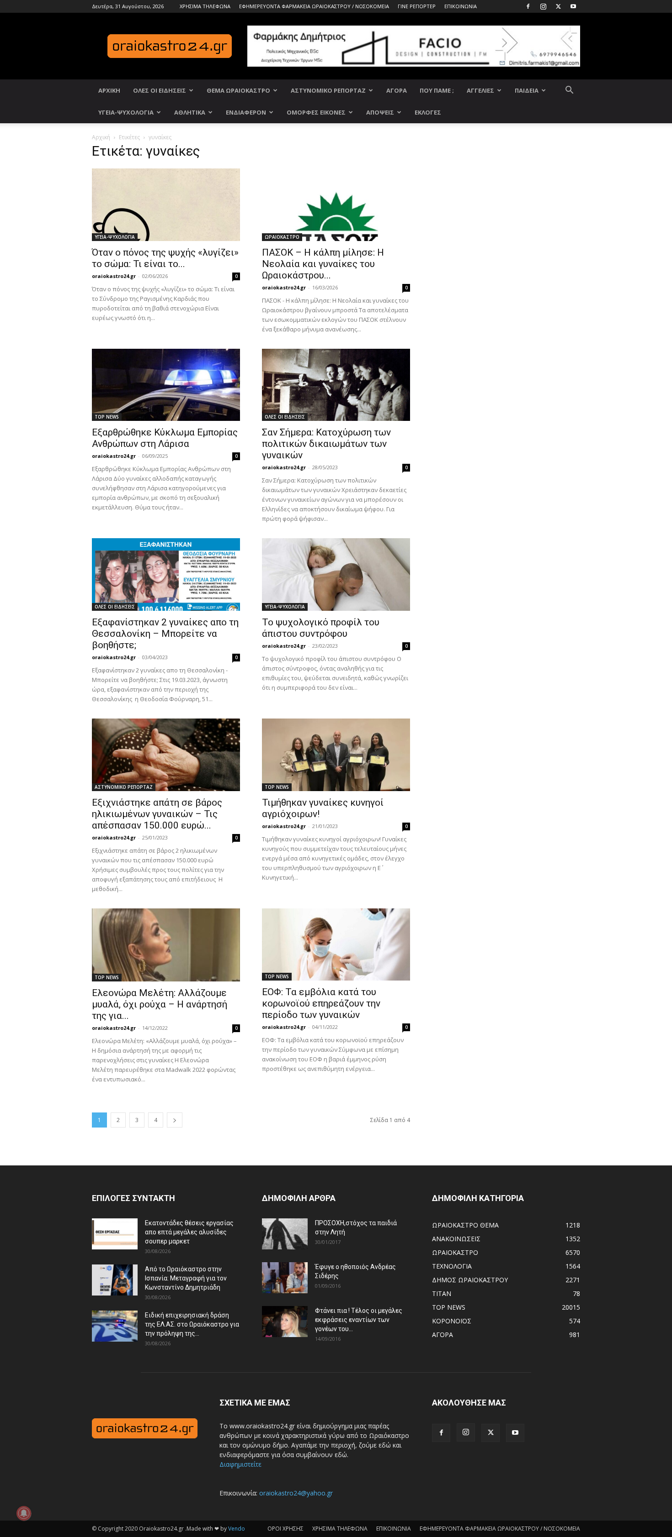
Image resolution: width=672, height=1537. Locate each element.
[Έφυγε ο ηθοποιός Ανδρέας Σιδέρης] (285, 1278)
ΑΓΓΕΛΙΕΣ (480, 90)
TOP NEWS (107, 417)
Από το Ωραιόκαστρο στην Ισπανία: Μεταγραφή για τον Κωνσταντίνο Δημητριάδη (186, 1278)
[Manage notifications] (23, 1513)
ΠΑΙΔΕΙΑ (527, 90)
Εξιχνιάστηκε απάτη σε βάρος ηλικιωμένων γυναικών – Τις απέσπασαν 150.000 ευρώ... (157, 814)
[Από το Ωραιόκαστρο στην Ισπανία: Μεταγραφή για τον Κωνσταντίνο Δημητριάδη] (115, 1280)
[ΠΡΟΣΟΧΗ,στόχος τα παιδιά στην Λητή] (285, 1234)
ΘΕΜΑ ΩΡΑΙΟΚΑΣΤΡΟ (238, 90)
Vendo (236, 1528)
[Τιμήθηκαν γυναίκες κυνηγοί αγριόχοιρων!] (336, 755)
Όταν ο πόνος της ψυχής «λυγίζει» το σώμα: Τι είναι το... (165, 258)
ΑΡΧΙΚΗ (109, 90)
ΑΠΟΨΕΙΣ (380, 112)
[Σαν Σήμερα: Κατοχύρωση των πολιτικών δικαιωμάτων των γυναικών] (336, 385)
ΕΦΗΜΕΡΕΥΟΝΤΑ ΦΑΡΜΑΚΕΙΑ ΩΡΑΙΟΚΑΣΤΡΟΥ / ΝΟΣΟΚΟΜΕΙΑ (314, 6)
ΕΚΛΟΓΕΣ (428, 112)
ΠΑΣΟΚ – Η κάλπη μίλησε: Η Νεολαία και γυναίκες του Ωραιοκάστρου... (323, 264)
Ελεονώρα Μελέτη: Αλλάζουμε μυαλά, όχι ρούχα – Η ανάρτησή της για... (159, 1004)
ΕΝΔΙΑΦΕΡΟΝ (246, 112)
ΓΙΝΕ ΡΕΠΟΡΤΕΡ (417, 6)
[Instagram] (543, 6)
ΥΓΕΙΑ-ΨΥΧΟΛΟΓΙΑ (126, 112)
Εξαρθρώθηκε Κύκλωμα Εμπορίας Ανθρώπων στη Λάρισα (165, 438)
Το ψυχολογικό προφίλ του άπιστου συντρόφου (320, 628)
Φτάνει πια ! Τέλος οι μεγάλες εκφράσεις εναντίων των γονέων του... (358, 1319)
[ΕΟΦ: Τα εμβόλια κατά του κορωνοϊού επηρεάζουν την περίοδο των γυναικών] (336, 944)
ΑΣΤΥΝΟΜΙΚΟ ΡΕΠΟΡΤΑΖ (328, 90)
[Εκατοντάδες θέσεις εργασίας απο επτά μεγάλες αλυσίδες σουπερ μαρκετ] (115, 1234)
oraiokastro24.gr (114, 276)
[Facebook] (528, 6)
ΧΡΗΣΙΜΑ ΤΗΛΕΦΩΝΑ (205, 6)
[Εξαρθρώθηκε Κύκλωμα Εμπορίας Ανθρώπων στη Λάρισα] (166, 385)
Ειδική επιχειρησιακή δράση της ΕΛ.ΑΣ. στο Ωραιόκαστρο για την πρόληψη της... (192, 1324)
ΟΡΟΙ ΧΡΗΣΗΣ (285, 1528)
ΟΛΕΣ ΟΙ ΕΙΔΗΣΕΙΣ (159, 90)
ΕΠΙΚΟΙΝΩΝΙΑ (460, 6)
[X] (558, 6)
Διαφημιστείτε (240, 1464)
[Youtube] (573, 6)
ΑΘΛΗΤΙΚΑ (189, 112)
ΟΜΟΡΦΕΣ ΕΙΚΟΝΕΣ (316, 112)
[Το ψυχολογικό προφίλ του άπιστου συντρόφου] (336, 574)
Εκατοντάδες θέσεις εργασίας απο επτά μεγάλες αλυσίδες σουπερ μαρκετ (189, 1232)
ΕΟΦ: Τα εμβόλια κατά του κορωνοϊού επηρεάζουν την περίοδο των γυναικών (321, 1003)
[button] (569, 91)
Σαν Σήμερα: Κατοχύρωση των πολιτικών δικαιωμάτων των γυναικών (326, 444)
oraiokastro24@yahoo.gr (296, 1493)
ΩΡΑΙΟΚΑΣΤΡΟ (282, 237)
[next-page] (174, 1120)
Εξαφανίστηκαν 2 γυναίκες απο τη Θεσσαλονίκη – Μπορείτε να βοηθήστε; (165, 633)
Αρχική (101, 137)
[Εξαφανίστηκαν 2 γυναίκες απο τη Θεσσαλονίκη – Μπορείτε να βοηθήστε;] (166, 574)
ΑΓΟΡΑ (396, 90)
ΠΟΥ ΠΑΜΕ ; (437, 90)
